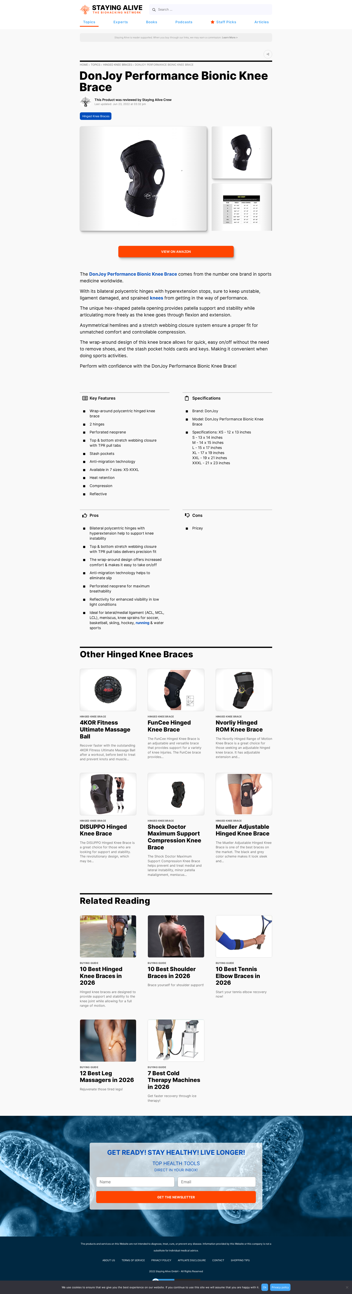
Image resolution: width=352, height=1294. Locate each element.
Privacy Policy (161, 1260)
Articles (261, 22)
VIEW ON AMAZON (176, 252)
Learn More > (229, 37)
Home (84, 64)
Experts (120, 22)
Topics (89, 22)
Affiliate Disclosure (192, 1260)
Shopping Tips (240, 1260)
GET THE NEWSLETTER (176, 1197)
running (142, 623)
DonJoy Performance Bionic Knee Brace (133, 274)
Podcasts (183, 22)
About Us (108, 1260)
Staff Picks (226, 22)
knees (156, 298)
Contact (218, 1260)
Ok (264, 1287)
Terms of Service (133, 1260)
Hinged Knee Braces (117, 64)
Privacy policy (280, 1287)
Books (151, 22)
